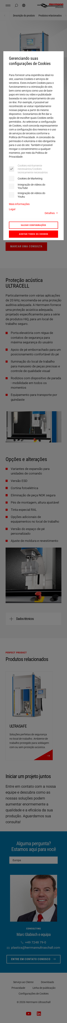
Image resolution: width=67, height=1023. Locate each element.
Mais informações (19, 204)
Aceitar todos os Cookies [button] (33, 234)
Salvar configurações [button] (33, 225)
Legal (12, 209)
